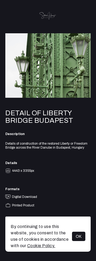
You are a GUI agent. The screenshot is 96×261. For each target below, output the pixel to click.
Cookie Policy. (41, 245)
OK (79, 236)
